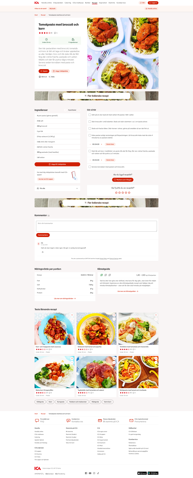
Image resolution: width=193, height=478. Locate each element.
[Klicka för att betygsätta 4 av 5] (126, 192)
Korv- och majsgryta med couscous (48, 347)
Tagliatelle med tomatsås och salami (91, 390)
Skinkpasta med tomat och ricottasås (133, 390)
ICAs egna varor (102, 431)
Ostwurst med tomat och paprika (89, 347)
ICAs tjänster (39, 448)
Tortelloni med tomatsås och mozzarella (134, 347)
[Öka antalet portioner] (79, 110)
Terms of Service (114, 258)
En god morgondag (135, 434)
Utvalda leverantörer (103, 448)
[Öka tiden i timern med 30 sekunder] (101, 144)
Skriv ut (44, 77)
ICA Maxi (100, 445)
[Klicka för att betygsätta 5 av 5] (129, 192)
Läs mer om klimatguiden (127, 291)
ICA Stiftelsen (133, 431)
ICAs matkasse (78, 3)
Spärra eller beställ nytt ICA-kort (138, 448)
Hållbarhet (132, 428)
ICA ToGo (37, 457)
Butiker (87, 3)
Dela (52, 77)
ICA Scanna (38, 454)
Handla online (46, 3)
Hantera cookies (134, 453)
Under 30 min (46, 42)
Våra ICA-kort (70, 443)
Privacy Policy (103, 258)
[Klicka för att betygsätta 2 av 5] (119, 192)
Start (36, 15)
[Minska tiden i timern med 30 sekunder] (90, 144)
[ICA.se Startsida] (37, 3)
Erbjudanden (58, 3)
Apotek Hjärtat (39, 440)
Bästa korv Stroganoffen (44, 390)
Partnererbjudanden (72, 440)
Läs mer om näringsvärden (63, 298)
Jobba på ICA (101, 454)
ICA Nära (100, 437)
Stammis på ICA (71, 428)
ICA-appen (38, 451)
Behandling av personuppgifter (138, 451)
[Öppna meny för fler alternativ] (72, 319)
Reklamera (132, 443)
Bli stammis (69, 431)
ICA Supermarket (102, 440)
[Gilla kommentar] (42, 252)
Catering (68, 3)
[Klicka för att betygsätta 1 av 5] (116, 192)
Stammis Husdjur (71, 437)
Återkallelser (133, 445)
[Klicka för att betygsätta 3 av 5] (122, 192)
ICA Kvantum (101, 443)
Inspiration (103, 3)
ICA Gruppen (101, 434)
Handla (37, 428)
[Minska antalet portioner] (65, 110)
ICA (98, 428)
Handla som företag (41, 443)
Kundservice (121, 3)
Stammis (112, 3)
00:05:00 (95, 160)
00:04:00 (95, 144)
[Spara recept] (72, 315)
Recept (94, 3)
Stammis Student (71, 434)
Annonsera (100, 451)
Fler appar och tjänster (42, 460)
